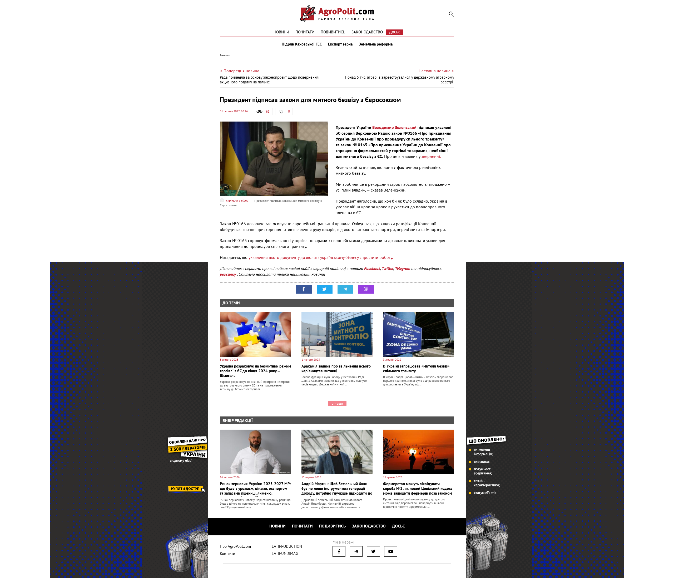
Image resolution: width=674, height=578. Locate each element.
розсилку (228, 274)
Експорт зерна (340, 44)
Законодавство (367, 31)
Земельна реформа (376, 44)
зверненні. (431, 156)
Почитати (304, 31)
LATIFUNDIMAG (285, 553)
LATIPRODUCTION (287, 546)
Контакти (227, 553)
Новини (281, 31)
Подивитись (333, 31)
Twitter (387, 268)
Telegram (402, 268)
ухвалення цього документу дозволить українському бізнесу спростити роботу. (321, 257)
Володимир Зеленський (394, 127)
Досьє (394, 32)
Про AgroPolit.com (235, 546)
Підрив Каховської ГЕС (302, 44)
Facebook (372, 268)
